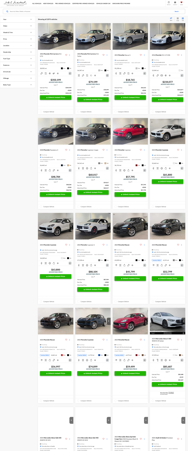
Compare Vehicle (48, 112)
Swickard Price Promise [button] (121, 3)
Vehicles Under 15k (103, 3)
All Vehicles (36, 3)
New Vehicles (48, 3)
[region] (55, 90)
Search (177, 11)
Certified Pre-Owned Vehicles (83, 3)
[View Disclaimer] (58, 73)
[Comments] (70, 73)
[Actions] (69, 55)
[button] (71, 36)
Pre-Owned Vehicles (62, 3)
